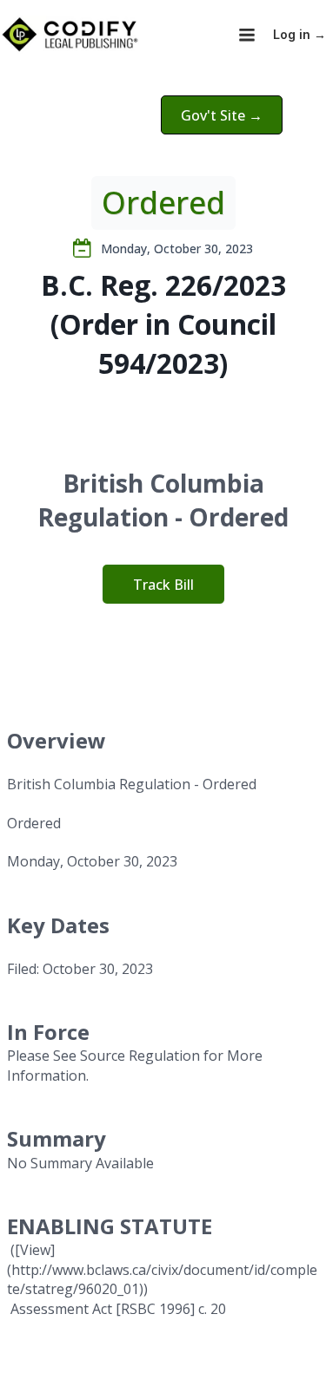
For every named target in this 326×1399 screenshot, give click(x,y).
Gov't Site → (222, 115)
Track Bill (163, 584)
